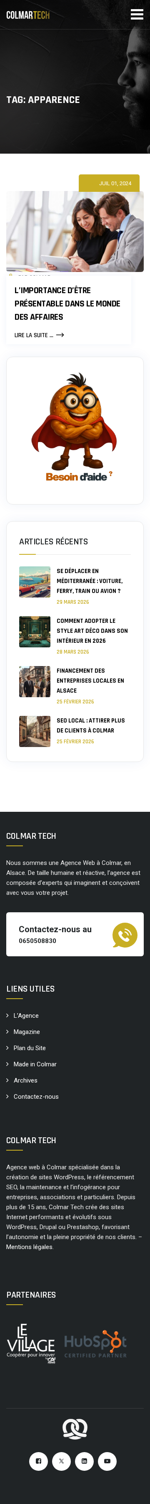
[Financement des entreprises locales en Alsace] (34, 685)
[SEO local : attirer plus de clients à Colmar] (34, 731)
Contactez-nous (36, 1096)
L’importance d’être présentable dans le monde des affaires (67, 304)
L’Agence (26, 1015)
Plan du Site (30, 1048)
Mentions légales (29, 1247)
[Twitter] (61, 1461)
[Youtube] (107, 1461)
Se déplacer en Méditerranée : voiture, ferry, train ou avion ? (89, 581)
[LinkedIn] (84, 1461)
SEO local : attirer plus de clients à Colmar (91, 726)
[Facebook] (38, 1461)
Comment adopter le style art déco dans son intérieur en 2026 (92, 631)
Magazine (27, 1032)
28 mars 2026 (73, 652)
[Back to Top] (132, 1490)
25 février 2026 (75, 701)
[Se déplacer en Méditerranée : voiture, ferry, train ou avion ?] (34, 586)
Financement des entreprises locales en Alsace (90, 681)
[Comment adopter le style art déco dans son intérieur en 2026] (34, 636)
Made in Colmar (35, 1064)
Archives (26, 1080)
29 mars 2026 (73, 602)
